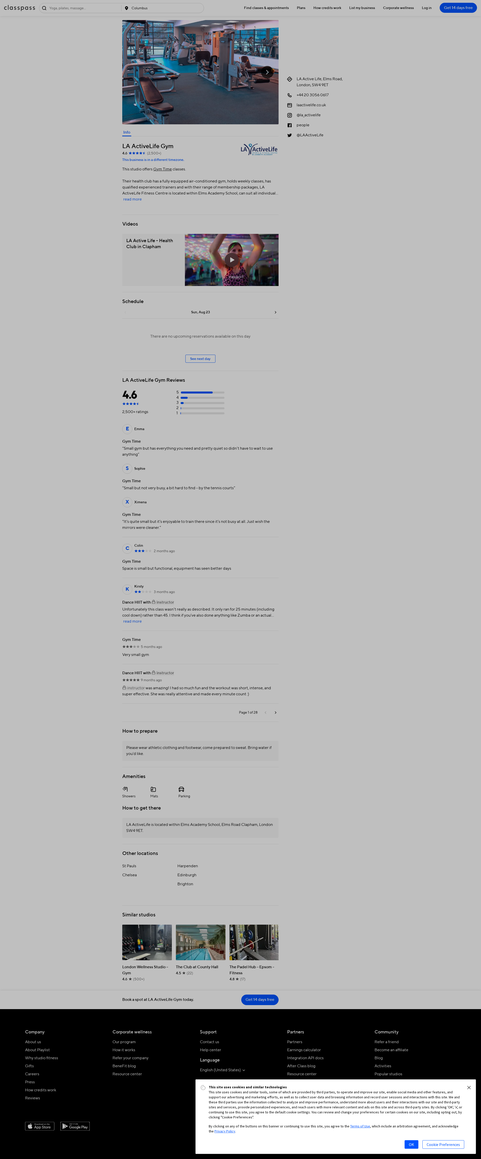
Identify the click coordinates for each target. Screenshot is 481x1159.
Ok (411, 1144)
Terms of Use (360, 1126)
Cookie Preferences (443, 1144)
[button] (469, 1087)
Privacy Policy (224, 1131)
